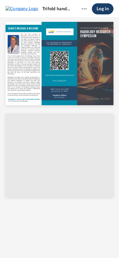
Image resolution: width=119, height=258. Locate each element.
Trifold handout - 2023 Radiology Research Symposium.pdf (56, 9)
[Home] (22, 8)
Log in (103, 9)
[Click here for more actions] (84, 8)
